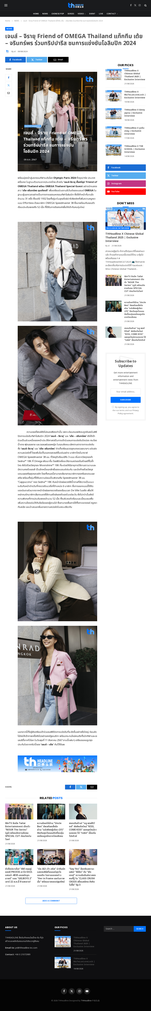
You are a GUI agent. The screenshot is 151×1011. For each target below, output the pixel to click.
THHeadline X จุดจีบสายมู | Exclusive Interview (134, 131)
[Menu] (5, 5)
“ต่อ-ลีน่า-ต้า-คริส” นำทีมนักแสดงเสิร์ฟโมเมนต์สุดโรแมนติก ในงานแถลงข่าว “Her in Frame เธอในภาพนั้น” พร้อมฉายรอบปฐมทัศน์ (51, 875)
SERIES (71, 13)
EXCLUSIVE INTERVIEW (118, 228)
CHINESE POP (57, 13)
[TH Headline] (76, 5)
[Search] (145, 5)
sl (14, 51)
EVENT (92, 13)
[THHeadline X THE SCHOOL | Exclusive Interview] (113, 150)
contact (111, 13)
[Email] (8, 93)
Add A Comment (51, 900)
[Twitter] (8, 85)
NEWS (45, 13)
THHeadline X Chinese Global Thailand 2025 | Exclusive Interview (134, 75)
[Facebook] (8, 77)
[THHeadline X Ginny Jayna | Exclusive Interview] (113, 113)
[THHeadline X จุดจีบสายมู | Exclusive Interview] (113, 132)
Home (36, 13)
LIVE (101, 13)
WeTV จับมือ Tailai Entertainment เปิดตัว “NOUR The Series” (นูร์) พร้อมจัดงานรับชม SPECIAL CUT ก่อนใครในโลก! (18, 831)
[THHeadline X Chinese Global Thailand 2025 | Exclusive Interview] (113, 74)
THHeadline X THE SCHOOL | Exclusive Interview (134, 149)
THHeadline (86, 1000)
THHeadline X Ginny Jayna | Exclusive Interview (134, 112)
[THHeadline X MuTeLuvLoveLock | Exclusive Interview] (113, 95)
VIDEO (81, 13)
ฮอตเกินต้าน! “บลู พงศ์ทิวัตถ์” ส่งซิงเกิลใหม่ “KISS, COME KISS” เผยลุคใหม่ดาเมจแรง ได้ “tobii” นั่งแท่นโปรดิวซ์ (83, 830)
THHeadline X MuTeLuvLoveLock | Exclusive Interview (135, 94)
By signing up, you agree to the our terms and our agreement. (126, 410)
